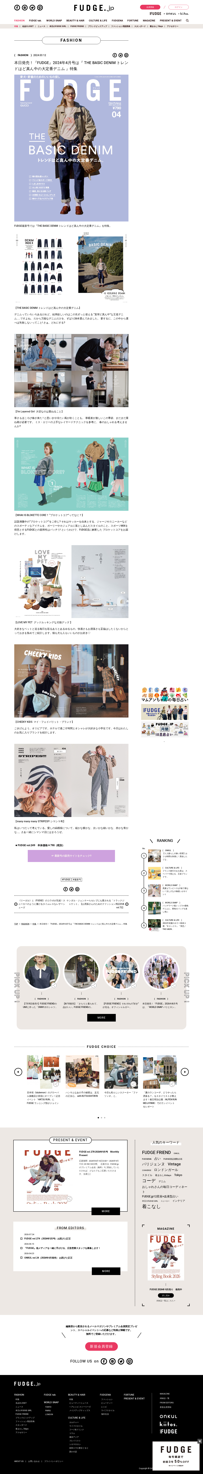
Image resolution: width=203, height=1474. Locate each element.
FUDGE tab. (35, 20)
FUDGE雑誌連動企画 (173, 1159)
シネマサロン (75, 1444)
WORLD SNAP (54, 20)
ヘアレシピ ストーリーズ (80, 1406)
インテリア (178, 1201)
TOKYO (48, 1407)
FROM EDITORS (167, 1402)
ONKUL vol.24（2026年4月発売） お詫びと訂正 (48, 1257)
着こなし (151, 1206)
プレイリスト (75, 1440)
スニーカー (165, 1201)
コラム (72, 1433)
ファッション (107, 1399)
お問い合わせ (34, 1461)
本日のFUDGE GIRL (57, 26)
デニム (162, 1181)
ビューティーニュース (78, 1403)
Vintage (174, 1164)
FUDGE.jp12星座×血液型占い (160, 1196)
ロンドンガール (166, 1169)
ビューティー (107, 1403)
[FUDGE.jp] (94, 8)
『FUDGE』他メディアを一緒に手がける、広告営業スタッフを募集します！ (62, 1248)
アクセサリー (172, 26)
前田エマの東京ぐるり (78, 1448)
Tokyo (178, 1175)
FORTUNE (132, 20)
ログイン (178, 7)
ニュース (41, 26)
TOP (16, 924)
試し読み (166, 1295)
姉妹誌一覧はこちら (165, 1300)
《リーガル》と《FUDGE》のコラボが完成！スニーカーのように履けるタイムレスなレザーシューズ (41, 904)
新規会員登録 (101, 1346)
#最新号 (77, 879)
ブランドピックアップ (97, 26)
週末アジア (74, 1437)
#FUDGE (66, 879)
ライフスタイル (76, 1426)
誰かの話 (73, 1451)
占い (157, 1158)
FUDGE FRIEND (77, 26)
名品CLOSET (28, 26)
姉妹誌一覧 (164, 1398)
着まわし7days (156, 26)
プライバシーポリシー (53, 1461)
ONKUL (177, 1153)
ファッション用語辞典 (120, 26)
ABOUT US (19, 1461)
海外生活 (105, 1414)
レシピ (104, 1406)
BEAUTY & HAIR (75, 20)
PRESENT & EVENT (171, 20)
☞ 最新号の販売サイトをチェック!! (71, 856)
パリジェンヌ (153, 1164)
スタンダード (140, 26)
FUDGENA (117, 20)
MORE (106, 1211)
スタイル (147, 1175)
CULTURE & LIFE (98, 20)
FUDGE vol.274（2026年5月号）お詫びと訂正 (47, 1238)
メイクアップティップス (79, 1410)
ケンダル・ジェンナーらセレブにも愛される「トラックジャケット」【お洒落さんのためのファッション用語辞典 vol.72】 (95, 904)
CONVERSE (146, 1170)
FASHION (19, 20)
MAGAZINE (149, 20)
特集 (16, 26)
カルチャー (74, 1422)
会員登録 (150, 7)
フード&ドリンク (76, 1429)
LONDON (49, 1414)
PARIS (48, 1410)
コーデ (149, 1181)
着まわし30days (163, 1175)
